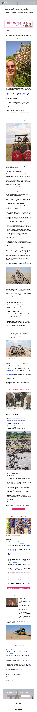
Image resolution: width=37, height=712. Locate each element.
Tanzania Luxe (10, 374)
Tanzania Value (10, 370)
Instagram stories (22, 93)
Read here (11, 653)
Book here (22, 543)
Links (34, 2)
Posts (30, 2)
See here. (22, 661)
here (28, 655)
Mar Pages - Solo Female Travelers (10, 2)
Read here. (20, 669)
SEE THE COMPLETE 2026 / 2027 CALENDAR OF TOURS (18, 588)
